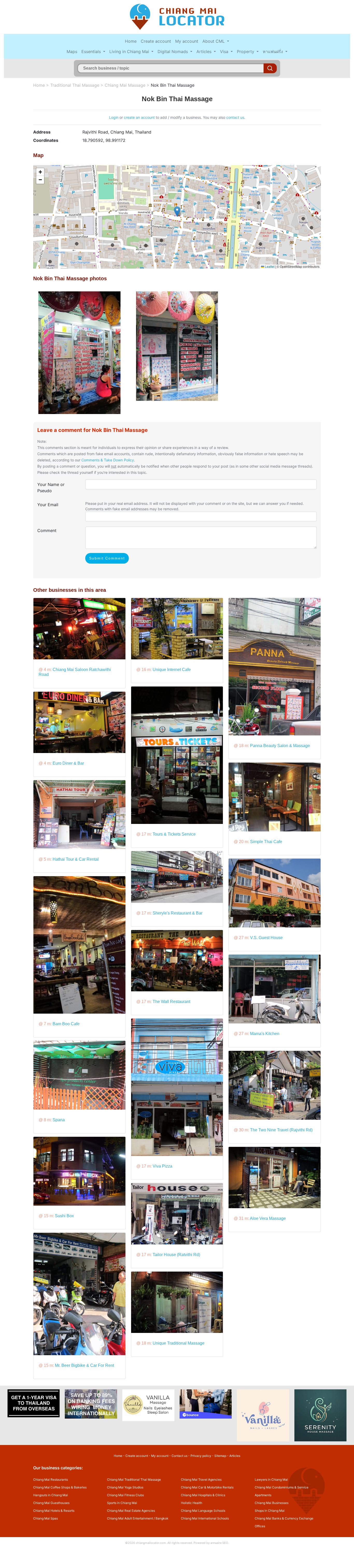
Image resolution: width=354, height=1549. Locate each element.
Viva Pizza (162, 1166)
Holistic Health (191, 1503)
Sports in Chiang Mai (122, 1503)
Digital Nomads (173, 51)
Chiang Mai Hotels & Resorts (53, 1511)
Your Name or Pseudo (51, 487)
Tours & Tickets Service (174, 834)
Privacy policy (200, 1456)
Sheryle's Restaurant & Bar (177, 913)
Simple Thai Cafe (266, 841)
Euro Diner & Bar (68, 763)
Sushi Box (64, 1216)
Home (131, 41)
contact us (235, 117)
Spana (59, 1120)
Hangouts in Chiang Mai (50, 1495)
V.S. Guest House (266, 937)
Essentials (91, 51)
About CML (214, 41)
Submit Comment (107, 558)
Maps (72, 51)
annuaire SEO (219, 1543)
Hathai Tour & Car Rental (76, 859)
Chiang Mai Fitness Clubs (125, 1495)
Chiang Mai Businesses (271, 1503)
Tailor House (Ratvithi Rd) (176, 1254)
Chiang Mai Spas (45, 1518)
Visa (225, 51)
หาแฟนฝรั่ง (273, 51)
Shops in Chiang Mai (270, 1511)
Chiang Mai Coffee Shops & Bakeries (60, 1487)
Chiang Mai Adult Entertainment (130, 1518)
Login (113, 117)
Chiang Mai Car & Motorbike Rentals (207, 1487)
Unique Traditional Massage (178, 1343)
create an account (139, 117)
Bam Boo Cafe (66, 1024)
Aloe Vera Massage (268, 1218)
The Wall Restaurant (171, 1001)
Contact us (179, 1456)
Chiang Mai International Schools (205, 1518)
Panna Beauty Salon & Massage (280, 745)
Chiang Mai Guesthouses (51, 1503)
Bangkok (161, 1518)
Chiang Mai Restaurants (50, 1479)
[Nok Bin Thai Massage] (79, 352)
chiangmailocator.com (151, 1543)
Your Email (47, 504)
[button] (177, 211)
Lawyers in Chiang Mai (271, 1479)
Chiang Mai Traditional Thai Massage (134, 1479)
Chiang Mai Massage (125, 85)
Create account (156, 41)
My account (186, 41)
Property (246, 51)
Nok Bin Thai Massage (172, 85)
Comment (46, 530)
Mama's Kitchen (264, 1033)
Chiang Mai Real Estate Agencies (131, 1511)
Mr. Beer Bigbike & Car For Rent (84, 1365)
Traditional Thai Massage (74, 85)
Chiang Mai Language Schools (203, 1511)
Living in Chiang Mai (129, 51)
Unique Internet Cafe (172, 669)
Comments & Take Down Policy (107, 460)
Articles (204, 51)
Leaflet (269, 266)
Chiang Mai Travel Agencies (201, 1479)
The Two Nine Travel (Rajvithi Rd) (281, 1130)
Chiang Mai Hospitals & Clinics (203, 1495)
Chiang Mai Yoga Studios (125, 1487)
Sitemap (220, 1456)
